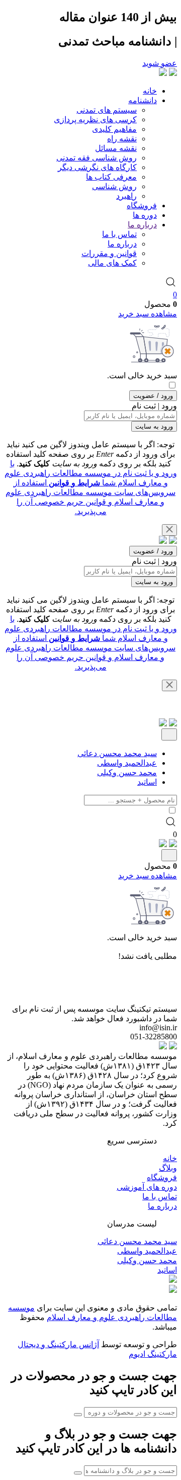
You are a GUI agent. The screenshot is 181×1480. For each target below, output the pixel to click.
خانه (150, 91)
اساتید (147, 782)
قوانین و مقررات (109, 253)
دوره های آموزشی (147, 1187)
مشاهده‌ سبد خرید (147, 313)
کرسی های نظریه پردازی (95, 119)
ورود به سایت (154, 426)
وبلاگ (168, 1168)
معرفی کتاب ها (111, 177)
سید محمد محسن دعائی (117, 753)
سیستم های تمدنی (106, 110)
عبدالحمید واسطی (127, 763)
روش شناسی (114, 186)
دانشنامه (142, 100)
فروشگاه (142, 205)
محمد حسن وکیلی (127, 772)
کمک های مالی (112, 263)
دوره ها (145, 215)
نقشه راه (122, 138)
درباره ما (142, 224)
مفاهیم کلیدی (114, 129)
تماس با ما (119, 234)
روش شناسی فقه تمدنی (96, 157)
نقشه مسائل (116, 148)
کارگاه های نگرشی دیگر (97, 167)
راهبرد (126, 196)
